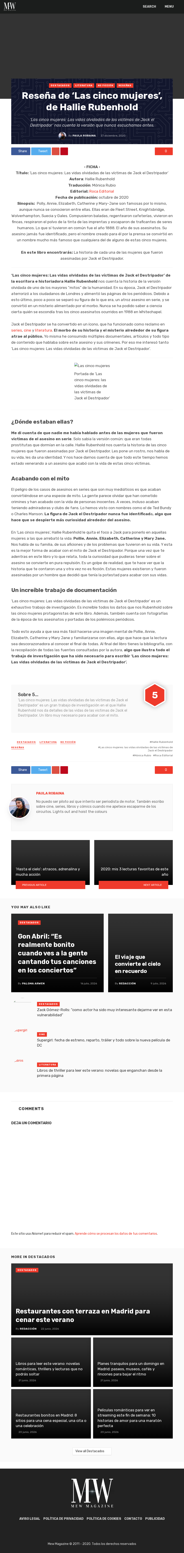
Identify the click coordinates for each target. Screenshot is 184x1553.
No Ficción (105, 85)
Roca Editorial (101, 191)
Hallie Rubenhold (162, 742)
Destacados (60, 85)
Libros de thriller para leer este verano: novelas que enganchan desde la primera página (99, 1073)
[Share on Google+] (55, 151)
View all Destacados (89, 1451)
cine (28, 330)
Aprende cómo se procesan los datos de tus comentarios (116, 1234)
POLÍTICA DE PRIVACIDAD (63, 1519)
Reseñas (124, 85)
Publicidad (155, 1519)
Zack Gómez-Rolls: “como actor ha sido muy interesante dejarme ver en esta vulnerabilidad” (104, 1012)
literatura (43, 330)
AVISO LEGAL (29, 1519)
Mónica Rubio (142, 755)
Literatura (83, 85)
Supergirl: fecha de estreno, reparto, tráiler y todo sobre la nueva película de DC (103, 1043)
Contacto (133, 1519)
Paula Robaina (84, 135)
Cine (42, 1034)
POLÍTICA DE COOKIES (104, 1519)
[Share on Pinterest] (64, 151)
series (16, 330)
